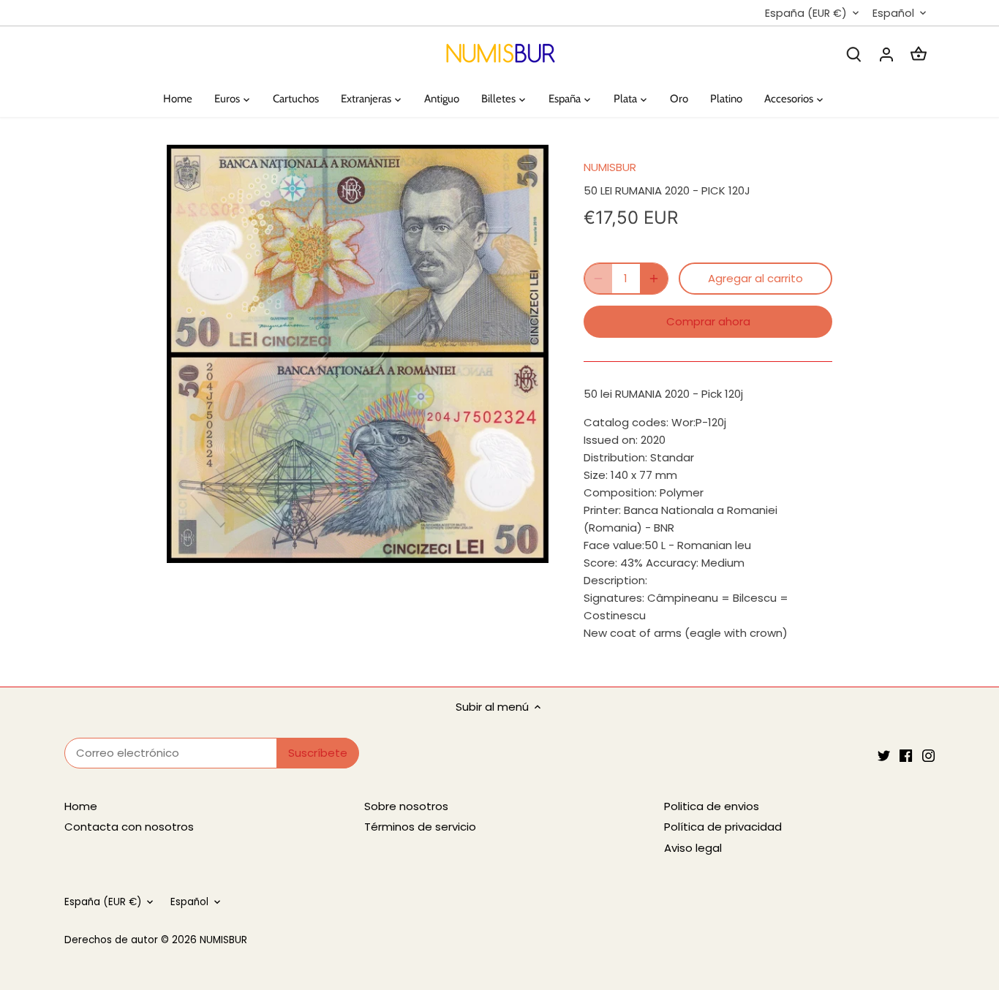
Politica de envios (711, 806)
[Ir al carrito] (918, 54)
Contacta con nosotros (129, 826)
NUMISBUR (610, 167)
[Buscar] (854, 54)
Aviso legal (693, 847)
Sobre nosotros (406, 806)
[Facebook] (906, 755)
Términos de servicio (420, 826)
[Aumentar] (654, 278)
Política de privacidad (723, 826)
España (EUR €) (806, 13)
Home (80, 806)
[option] (357, 354)
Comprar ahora (708, 321)
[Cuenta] (886, 54)
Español (893, 13)
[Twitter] (884, 755)
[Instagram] (928, 755)
